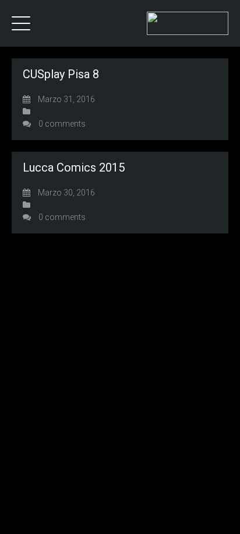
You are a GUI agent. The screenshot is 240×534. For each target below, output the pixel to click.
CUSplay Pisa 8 (61, 74)
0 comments (62, 123)
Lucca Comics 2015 (74, 167)
